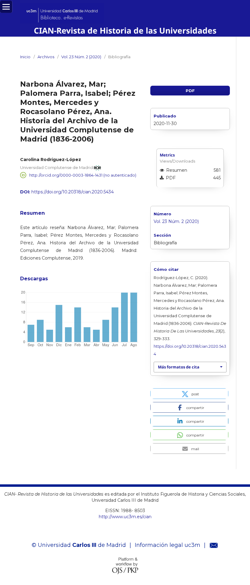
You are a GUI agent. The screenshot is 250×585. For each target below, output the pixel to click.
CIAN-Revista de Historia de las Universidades (125, 30)
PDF (190, 90)
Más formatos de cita (178, 367)
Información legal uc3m (167, 545)
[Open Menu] (6, 7)
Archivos (46, 56)
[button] (189, 393)
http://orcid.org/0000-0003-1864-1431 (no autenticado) (82, 175)
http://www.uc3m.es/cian (125, 516)
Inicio (25, 56)
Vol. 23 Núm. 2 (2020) (81, 56)
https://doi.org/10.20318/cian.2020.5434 (72, 192)
